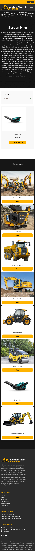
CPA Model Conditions (7, 514)
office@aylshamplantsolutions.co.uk (14, 529)
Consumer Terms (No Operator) (10, 516)
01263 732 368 (7, 527)
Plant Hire (4, 499)
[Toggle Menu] (31, 7)
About (3, 497)
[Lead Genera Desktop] (12, 7)
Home (3, 495)
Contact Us (4, 506)
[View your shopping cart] (30, 2)
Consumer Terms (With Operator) (11, 518)
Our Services (4, 501)
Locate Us (6, 531)
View (17, 201)
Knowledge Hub (5, 503)
